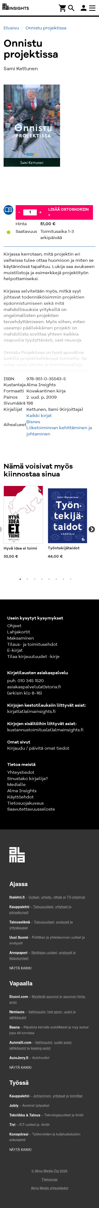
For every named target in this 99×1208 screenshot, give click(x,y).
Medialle (16, 785)
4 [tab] (41, 579)
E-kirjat (15, 650)
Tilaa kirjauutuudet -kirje (33, 657)
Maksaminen (20, 638)
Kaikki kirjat (39, 416)
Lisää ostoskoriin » (68, 212)
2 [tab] (27, 579)
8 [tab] (70, 579)
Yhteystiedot (20, 772)
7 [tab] (63, 579)
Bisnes (33, 422)
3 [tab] (34, 579)
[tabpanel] (23, 524)
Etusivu (11, 28)
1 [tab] (20, 579)
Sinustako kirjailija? (27, 779)
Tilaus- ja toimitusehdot (32, 644)
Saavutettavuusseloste (31, 809)
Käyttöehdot (20, 797)
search (71, 8)
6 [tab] (56, 579)
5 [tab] (49, 579)
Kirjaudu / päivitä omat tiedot (38, 748)
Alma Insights (22, 791)
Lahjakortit (18, 632)
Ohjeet (14, 626)
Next (91, 529)
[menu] (93, 7)
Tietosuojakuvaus (25, 803)
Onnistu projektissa (45, 28)
